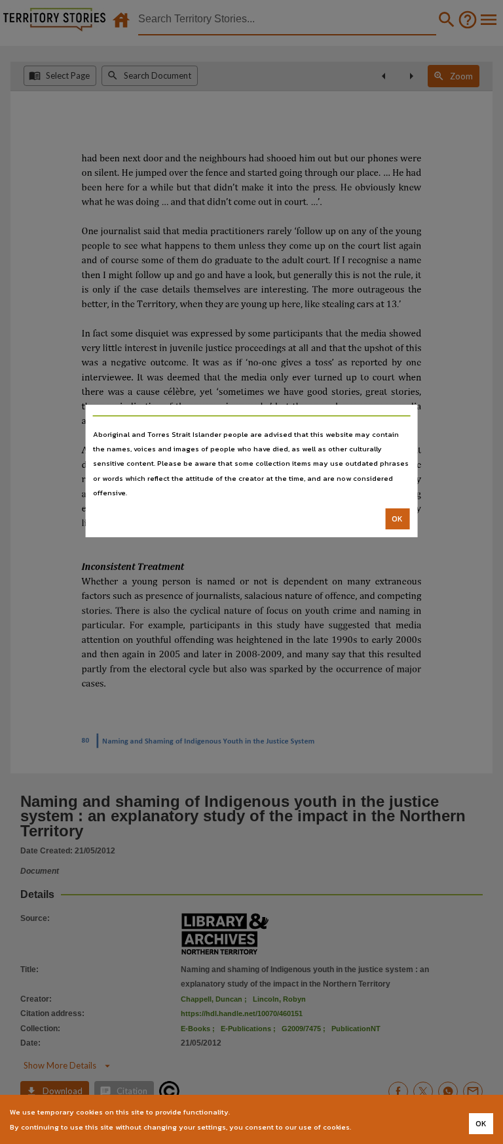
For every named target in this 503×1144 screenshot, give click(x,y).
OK (397, 519)
